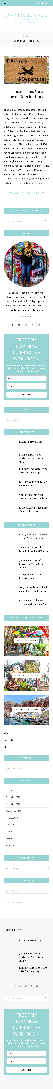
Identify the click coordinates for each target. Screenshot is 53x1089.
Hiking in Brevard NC (31, 441)
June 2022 (10, 790)
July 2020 (10, 825)
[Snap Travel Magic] (26, 18)
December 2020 (13, 797)
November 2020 (13, 804)
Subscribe (26, 394)
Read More (26, 316)
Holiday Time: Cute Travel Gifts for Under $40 (26, 96)
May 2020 (10, 838)
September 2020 (13, 811)
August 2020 (12, 818)
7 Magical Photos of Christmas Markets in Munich (31, 458)
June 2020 (10, 831)
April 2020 (10, 845)
